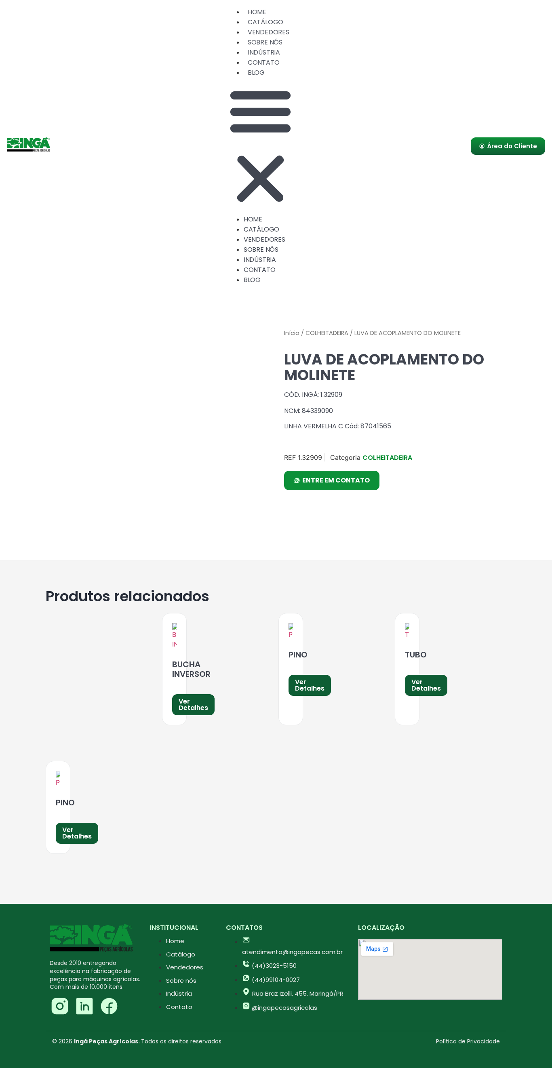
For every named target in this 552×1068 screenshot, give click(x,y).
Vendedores (268, 32)
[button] (260, 146)
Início (291, 333)
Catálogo (265, 22)
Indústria (264, 52)
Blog (256, 72)
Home (257, 12)
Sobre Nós (265, 42)
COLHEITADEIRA (326, 333)
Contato (264, 62)
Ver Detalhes (193, 704)
